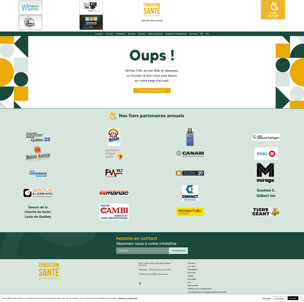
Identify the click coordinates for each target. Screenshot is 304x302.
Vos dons (192, 266)
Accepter (293, 298)
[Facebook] (140, 283)
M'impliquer (192, 269)
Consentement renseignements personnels (207, 292)
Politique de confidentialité (199, 288)
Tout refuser (279, 298)
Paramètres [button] (266, 298)
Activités (191, 272)
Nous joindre (193, 285)
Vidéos (191, 276)
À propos (191, 263)
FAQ (189, 282)
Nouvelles (192, 279)
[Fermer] (301, 298)
